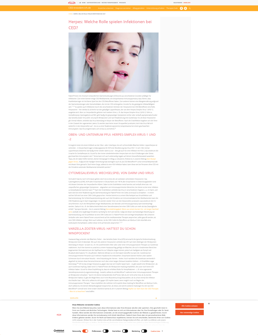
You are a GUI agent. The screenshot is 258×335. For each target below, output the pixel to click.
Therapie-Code (172, 8)
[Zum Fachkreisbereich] (182, 9)
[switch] (106, 331)
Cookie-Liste (155, 331)
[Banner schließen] (209, 303)
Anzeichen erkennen (105, 8)
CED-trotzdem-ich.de (80, 7)
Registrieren (178, 3)
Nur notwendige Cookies (189, 312)
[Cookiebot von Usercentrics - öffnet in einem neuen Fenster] (59, 331)
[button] (190, 8)
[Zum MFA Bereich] (186, 9)
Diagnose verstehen (123, 8)
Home (70, 14)
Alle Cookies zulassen (190, 306)
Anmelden (186, 3)
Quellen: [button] (74, 298)
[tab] (114, 298)
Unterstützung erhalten (155, 8)
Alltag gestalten (138, 8)
